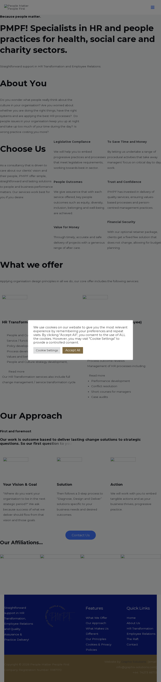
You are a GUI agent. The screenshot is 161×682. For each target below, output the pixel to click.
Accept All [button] (72, 350)
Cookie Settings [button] (47, 350)
